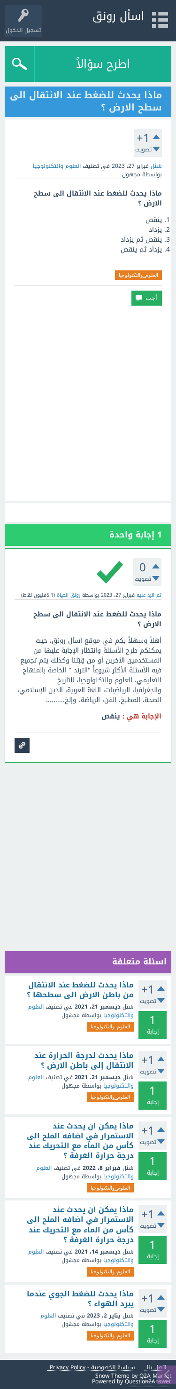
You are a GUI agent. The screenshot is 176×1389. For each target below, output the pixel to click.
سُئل (156, 166)
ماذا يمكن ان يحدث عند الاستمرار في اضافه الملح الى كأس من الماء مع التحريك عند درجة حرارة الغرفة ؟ (80, 1141)
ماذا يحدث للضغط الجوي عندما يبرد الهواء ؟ (80, 1299)
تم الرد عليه (149, 595)
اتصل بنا (156, 1368)
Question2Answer (148, 1381)
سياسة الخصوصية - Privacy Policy (92, 1368)
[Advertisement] (88, 403)
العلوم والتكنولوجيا (57, 166)
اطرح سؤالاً (103, 64)
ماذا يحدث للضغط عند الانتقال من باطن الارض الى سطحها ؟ (80, 990)
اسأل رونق (118, 16)
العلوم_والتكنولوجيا (138, 275)
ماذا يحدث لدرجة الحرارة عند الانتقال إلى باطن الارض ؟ (84, 1061)
